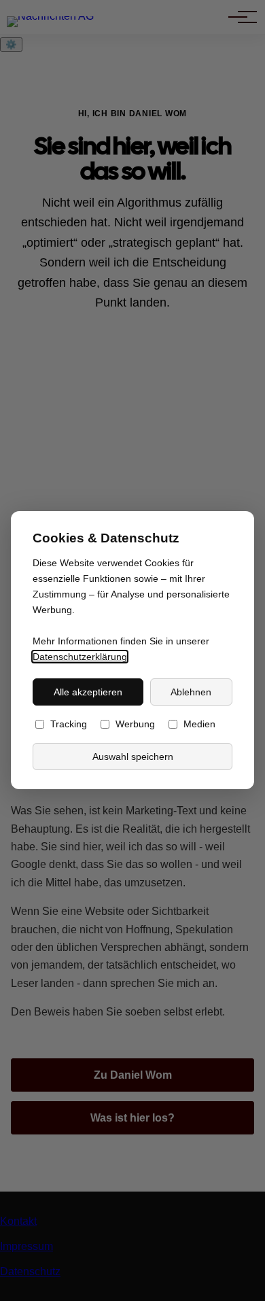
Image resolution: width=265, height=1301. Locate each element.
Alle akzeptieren (88, 692)
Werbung (135, 725)
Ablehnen (191, 692)
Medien (199, 725)
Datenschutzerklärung (80, 657)
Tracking (68, 725)
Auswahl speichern (132, 756)
